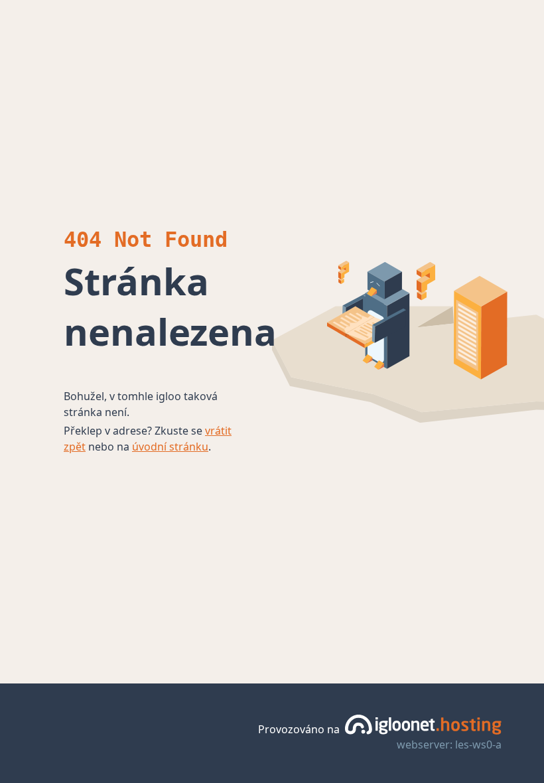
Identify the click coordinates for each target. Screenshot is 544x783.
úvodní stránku (170, 446)
